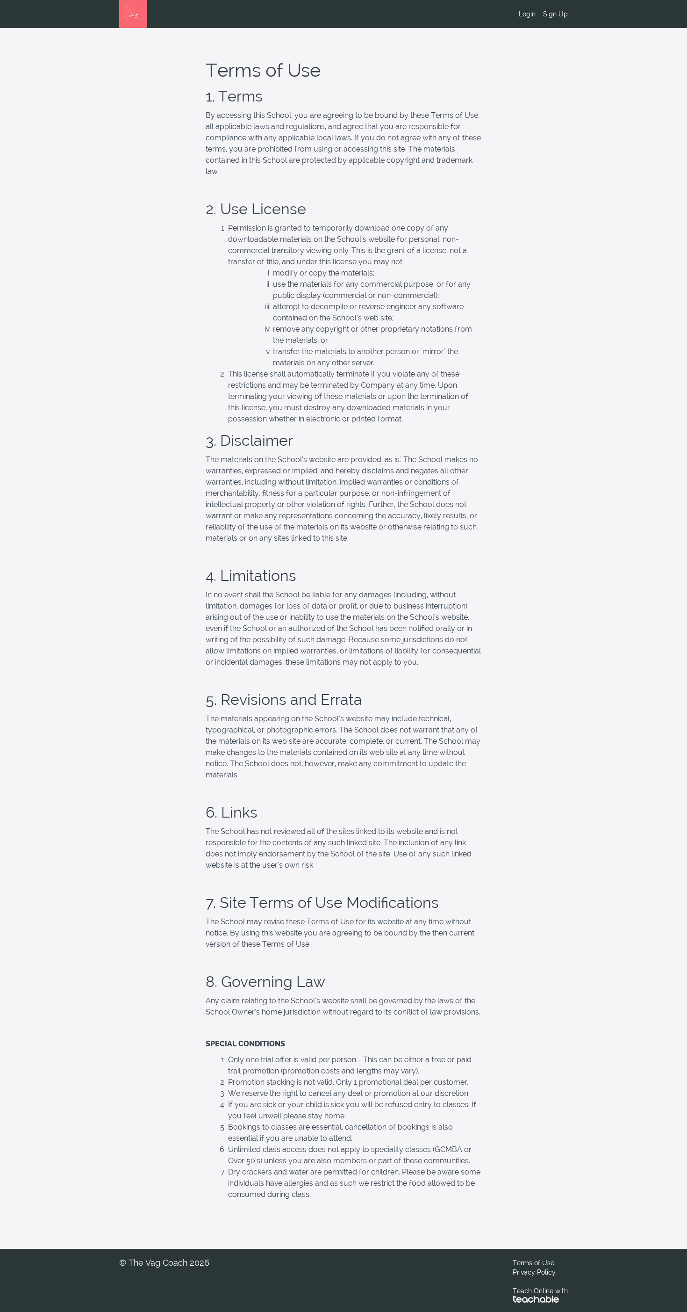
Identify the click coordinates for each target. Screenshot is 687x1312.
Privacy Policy (534, 1272)
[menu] (539, 14)
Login (527, 14)
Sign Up (555, 14)
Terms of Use (533, 1263)
